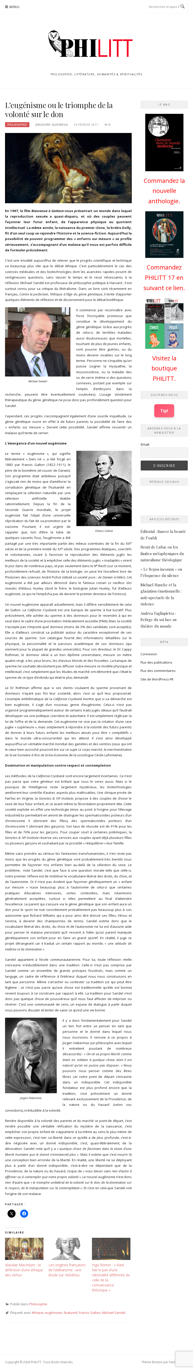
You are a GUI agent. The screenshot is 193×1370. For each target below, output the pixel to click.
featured (70, 1312)
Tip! (164, 411)
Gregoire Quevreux (51, 124)
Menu (15, 7)
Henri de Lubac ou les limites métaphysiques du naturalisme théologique (162, 553)
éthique (37, 1312)
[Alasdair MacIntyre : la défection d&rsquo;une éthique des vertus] (24, 1249)
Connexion (148, 654)
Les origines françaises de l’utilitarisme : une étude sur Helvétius (67, 1269)
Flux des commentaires (158, 670)
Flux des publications (156, 662)
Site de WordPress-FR (156, 679)
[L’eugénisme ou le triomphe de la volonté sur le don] (68, 167)
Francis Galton (90, 1312)
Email (144, 444)
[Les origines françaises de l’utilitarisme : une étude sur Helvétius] (68, 1249)
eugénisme (53, 1312)
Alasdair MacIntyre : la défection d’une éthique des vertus (24, 1269)
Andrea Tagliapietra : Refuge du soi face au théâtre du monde (158, 620)
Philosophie (17, 124)
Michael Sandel (113, 1312)
